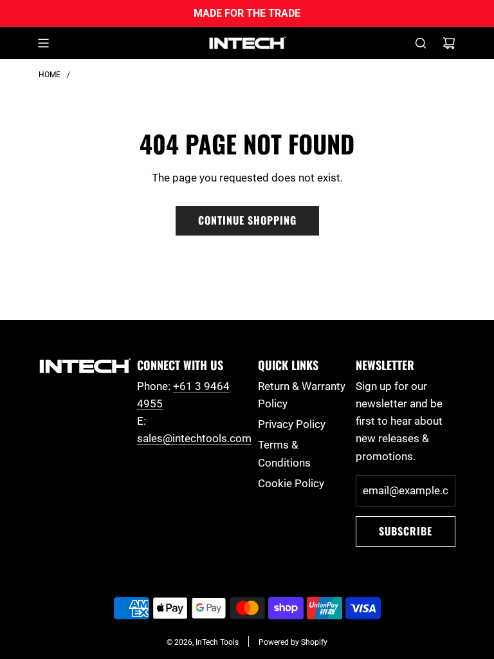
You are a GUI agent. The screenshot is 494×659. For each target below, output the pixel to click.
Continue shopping (247, 220)
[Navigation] (43, 43)
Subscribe (405, 531)
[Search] (421, 43)
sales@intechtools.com (194, 438)
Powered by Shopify (293, 642)
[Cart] (449, 43)
